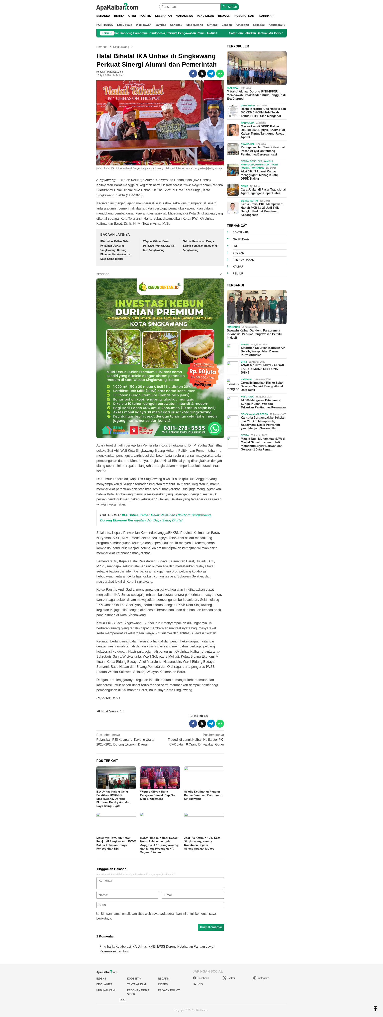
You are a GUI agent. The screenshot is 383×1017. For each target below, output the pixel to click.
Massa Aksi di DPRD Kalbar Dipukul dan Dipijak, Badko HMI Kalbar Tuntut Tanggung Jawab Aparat (263, 132)
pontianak (240, 232)
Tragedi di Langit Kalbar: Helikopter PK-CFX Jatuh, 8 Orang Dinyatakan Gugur (196, 739)
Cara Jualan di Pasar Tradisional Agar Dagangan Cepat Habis (263, 191)
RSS (200, 984)
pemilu (238, 273)
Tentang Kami (137, 984)
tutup (122, 999)
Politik (245, 168)
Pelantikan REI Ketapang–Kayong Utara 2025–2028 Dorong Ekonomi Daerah (125, 739)
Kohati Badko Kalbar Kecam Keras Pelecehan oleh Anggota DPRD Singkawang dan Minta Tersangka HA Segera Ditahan (159, 845)
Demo (253, 161)
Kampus (268, 161)
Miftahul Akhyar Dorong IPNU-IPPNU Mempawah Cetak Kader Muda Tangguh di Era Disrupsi (256, 95)
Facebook (203, 978)
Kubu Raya (247, 396)
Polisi (274, 164)
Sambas (238, 252)
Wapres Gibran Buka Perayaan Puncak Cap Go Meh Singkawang (159, 246)
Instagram (263, 978)
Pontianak (257, 168)
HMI (252, 144)
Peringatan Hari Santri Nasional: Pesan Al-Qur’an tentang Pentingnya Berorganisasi (263, 151)
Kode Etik (134, 978)
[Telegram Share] (211, 74)
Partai (254, 201)
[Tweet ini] (202, 74)
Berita (245, 161)
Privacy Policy (169, 990)
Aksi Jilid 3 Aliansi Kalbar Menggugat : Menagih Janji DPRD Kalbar (259, 175)
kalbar (238, 266)
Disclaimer (104, 984)
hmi (235, 246)
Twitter (231, 978)
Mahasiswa (247, 123)
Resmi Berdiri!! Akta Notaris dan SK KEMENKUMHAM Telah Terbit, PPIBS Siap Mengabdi (263, 112)
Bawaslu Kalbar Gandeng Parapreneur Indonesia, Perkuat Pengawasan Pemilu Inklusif (114, 33)
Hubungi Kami (105, 990)
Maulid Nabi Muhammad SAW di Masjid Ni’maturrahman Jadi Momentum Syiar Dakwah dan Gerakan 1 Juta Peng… (263, 444)
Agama (245, 144)
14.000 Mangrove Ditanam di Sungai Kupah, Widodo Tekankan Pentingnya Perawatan (263, 403)
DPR (260, 161)
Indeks (101, 978)
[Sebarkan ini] (193, 74)
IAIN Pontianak (243, 259)
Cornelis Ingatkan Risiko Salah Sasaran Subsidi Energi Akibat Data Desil (262, 386)
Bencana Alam (250, 414)
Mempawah (233, 88)
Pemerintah (262, 164)
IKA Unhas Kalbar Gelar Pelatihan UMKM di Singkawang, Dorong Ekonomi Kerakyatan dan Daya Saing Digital (115, 250)
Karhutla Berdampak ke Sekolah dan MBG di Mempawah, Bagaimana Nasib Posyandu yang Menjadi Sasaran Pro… (263, 423)
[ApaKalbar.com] (117, 6)
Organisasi (248, 105)
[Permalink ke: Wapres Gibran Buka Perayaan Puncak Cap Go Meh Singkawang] (160, 777)
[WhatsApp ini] (220, 74)
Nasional (246, 379)
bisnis (244, 186)
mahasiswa (241, 239)
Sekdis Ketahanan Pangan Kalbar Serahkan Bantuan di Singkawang (200, 246)
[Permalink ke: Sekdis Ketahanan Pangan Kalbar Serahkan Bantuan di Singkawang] (204, 777)
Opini (244, 362)
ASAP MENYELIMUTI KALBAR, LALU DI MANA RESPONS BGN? (263, 369)
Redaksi (164, 978)
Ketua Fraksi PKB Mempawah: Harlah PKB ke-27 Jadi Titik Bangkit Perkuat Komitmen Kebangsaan (262, 209)
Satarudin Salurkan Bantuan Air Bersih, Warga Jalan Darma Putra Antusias (238, 33)
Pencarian (229, 6)
